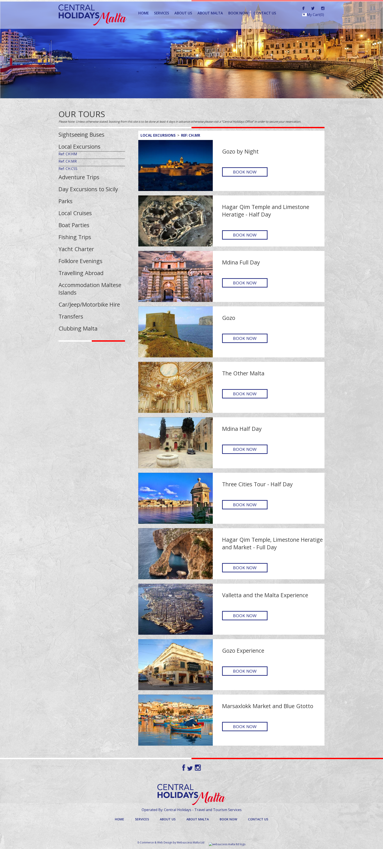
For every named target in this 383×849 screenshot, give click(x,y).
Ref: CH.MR (190, 135)
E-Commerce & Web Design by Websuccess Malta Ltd (171, 842)
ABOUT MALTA (210, 13)
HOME (143, 13)
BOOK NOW (238, 13)
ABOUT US (183, 13)
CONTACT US (265, 13)
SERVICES (161, 13)
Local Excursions (158, 135)
